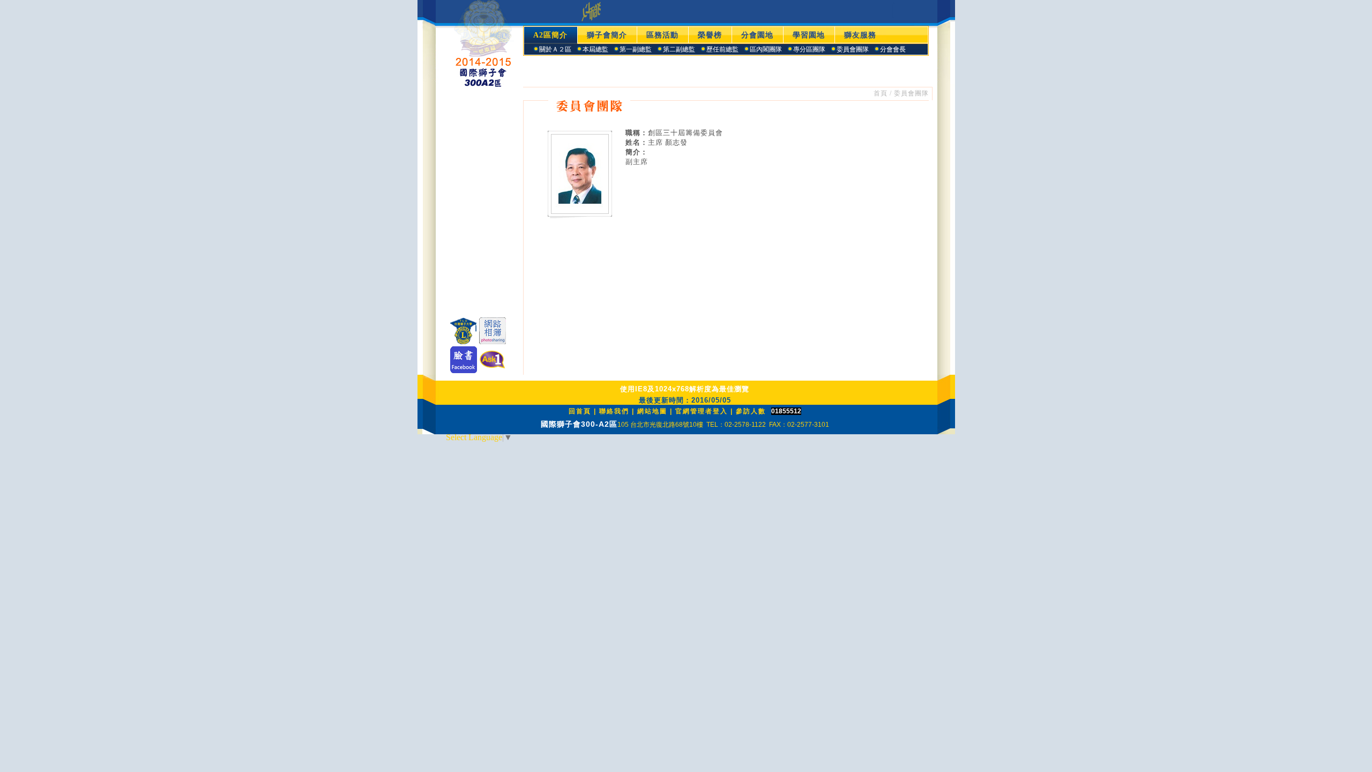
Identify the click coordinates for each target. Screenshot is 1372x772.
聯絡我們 (614, 411)
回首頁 (580, 411)
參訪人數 (751, 411)
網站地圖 (652, 411)
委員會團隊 (911, 93)
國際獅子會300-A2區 (579, 424)
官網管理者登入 (701, 411)
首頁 (881, 93)
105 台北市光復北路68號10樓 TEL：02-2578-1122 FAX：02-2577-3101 (723, 424)
